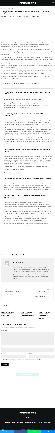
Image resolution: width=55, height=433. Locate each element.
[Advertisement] (27, 31)
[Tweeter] (12, 254)
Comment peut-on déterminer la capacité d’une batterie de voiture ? (9, 315)
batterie (37, 102)
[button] (28, 93)
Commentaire (4, 330)
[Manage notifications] (3, 430)
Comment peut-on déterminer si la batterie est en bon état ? (27, 315)
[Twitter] (28, 417)
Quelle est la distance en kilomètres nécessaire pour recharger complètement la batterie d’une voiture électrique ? (42, 293)
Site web (30, 353)
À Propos (39, 422)
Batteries (3, 8)
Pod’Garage (7, 422)
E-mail (3, 353)
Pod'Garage (17, 262)
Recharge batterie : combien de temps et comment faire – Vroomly (18, 85)
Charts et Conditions (30, 422)
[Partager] (8, 254)
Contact (27, 425)
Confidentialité (47, 422)
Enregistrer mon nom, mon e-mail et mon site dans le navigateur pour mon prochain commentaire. (22, 359)
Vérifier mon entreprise (17, 422)
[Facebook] (26, 417)
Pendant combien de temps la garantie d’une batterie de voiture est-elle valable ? (12, 292)
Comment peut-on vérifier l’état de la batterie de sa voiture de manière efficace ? (45, 315)
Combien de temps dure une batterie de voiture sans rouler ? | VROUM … (20, 83)
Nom (2, 347)
